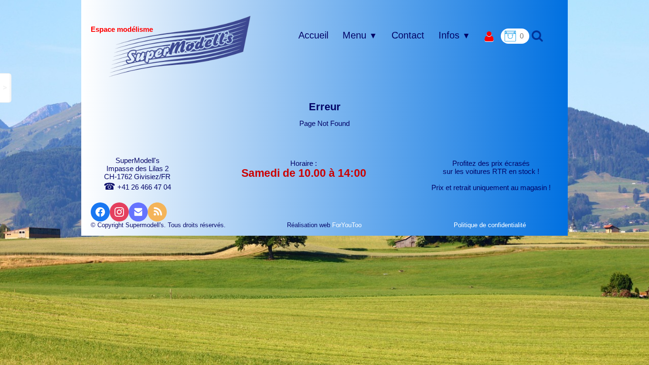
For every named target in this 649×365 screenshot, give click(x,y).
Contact (407, 35)
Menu (360, 35)
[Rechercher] (536, 35)
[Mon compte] (489, 37)
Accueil (313, 35)
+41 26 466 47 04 (137, 187)
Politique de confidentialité (491, 225)
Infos (454, 35)
